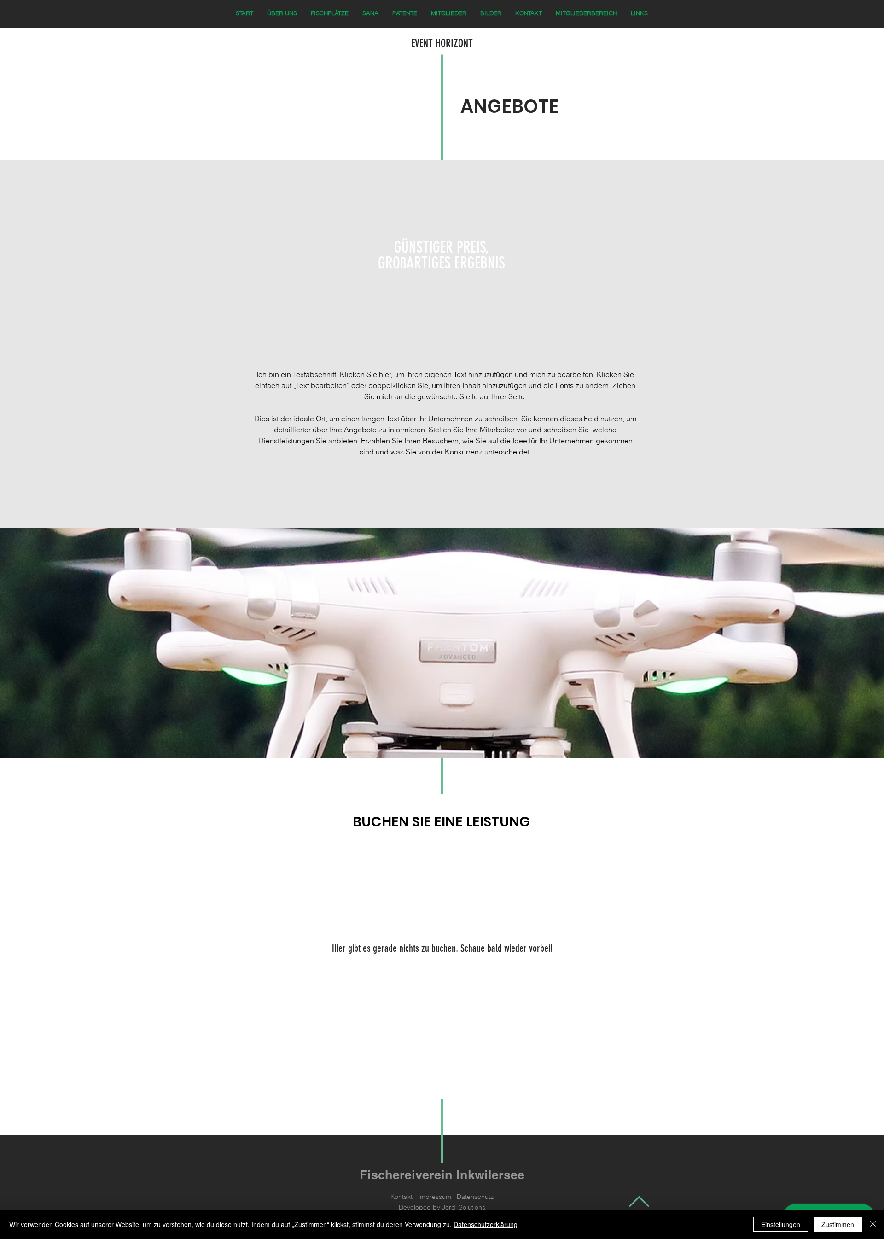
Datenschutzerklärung (486, 1224)
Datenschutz (475, 1196)
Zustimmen (837, 1224)
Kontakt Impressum (423, 1196)
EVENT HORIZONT (442, 43)
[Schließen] (872, 1224)
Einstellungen (780, 1224)
